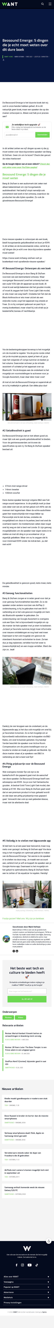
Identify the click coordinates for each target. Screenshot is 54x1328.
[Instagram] (14, 951)
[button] (46, 1277)
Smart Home (8, 57)
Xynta (44, 1312)
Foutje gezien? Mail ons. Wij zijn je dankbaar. (23, 918)
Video (20, 1017)
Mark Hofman (19, 57)
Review (8, 1017)
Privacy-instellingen (12, 1303)
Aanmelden (42, 135)
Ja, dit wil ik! (27, 999)
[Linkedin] (17, 951)
